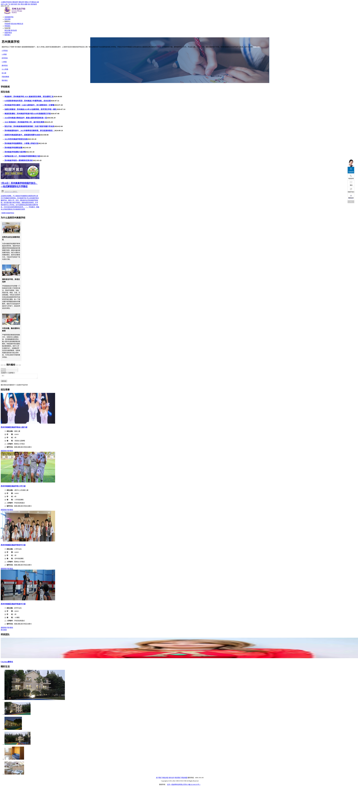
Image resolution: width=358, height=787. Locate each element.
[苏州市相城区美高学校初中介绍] (28, 541)
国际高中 (15, 2)
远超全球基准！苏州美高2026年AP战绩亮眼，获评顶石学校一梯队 (30, 109)
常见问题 (7, 30)
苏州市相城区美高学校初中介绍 (13, 545)
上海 (5, 4)
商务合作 (172, 777)
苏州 (19, 4)
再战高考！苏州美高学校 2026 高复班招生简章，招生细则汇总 (28, 97)
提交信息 (3, 381)
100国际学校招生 (6, 2)
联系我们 (7, 35)
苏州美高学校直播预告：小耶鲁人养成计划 (21, 143)
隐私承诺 (165, 777)
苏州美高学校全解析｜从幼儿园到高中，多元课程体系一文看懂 (29, 105)
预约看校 (10, 451)
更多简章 (4, 630)
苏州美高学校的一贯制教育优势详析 (18, 160)
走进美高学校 (8, 17)
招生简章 (7, 19)
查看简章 (4, 451)
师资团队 (7, 26)
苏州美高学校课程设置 (13, 148)
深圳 (12, 4)
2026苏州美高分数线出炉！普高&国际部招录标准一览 (25, 118)
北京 (2, 4)
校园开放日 (8, 32)
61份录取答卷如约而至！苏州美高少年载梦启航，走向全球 (27, 101)
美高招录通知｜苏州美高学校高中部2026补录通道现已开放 (27, 114)
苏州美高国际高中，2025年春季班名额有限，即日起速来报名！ (29, 131)
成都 (25, 4)
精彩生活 (20, 23)
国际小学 (28, 2)
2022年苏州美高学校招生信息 (16, 139)
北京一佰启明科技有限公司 (176, 784)
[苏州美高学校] (15, 13)
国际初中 (22, 2)
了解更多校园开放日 (7, 213)
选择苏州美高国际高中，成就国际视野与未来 (22, 135)
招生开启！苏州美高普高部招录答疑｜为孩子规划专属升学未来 (29, 126)
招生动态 (14, 23)
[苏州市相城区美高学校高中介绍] (28, 600)
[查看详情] (256, 47)
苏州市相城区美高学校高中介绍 (13, 604)
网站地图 (184, 777)
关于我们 (159, 777)
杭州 (29, 4)
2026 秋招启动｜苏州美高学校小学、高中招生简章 (24, 122)
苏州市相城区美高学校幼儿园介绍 (14, 427)
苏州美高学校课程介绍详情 (15, 152)
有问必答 (14, 30)
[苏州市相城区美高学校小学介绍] (28, 482)
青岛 (22, 4)
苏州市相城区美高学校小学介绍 (13, 486)
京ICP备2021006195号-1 (192, 784)
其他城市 (34, 4)
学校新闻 (7, 23)
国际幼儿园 (35, 2)
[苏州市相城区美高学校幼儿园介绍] (28, 423)
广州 (8, 4)
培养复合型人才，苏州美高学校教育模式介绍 (22, 156)
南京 (15, 4)
